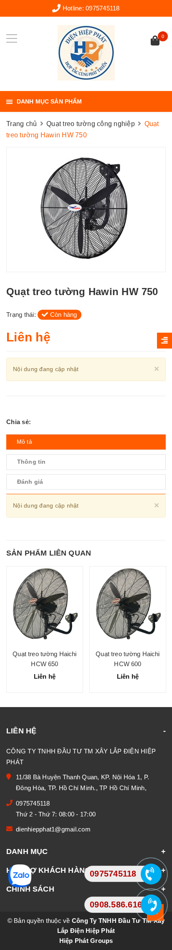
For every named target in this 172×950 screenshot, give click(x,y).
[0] (155, 41)
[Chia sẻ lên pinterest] (57, 421)
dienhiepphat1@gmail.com (53, 829)
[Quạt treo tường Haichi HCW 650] (45, 604)
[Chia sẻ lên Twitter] (45, 421)
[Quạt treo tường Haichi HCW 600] (128, 604)
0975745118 (103, 8)
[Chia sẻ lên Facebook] (35, 421)
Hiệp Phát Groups (86, 940)
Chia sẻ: (18, 421)
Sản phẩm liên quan (48, 553)
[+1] (69, 421)
